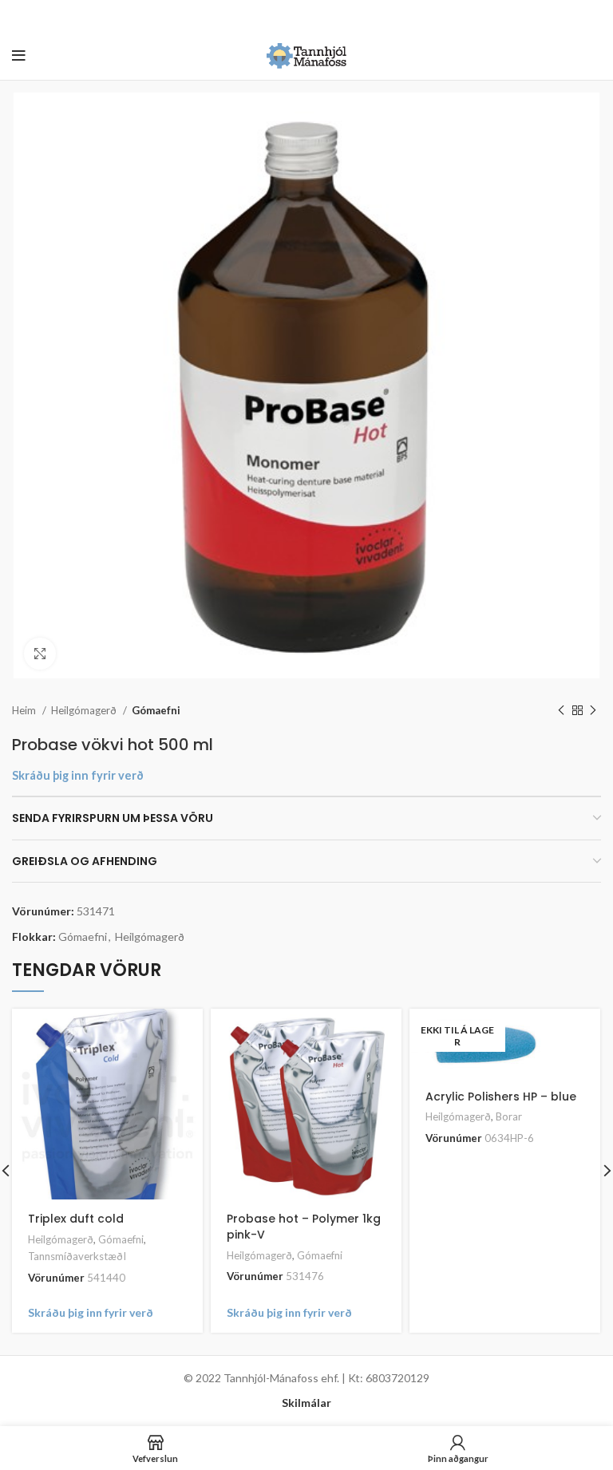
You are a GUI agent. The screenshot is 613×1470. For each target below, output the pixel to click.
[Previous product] (561, 711)
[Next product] (593, 711)
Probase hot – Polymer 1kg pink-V (304, 1227)
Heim (25, 710)
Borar (509, 1116)
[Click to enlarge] (40, 654)
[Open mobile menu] (19, 56)
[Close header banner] (593, 16)
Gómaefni (156, 710)
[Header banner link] (282, 16)
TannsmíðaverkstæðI (77, 1256)
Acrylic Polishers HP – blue (500, 1096)
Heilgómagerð (85, 710)
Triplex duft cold (76, 1219)
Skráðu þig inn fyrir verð (78, 775)
